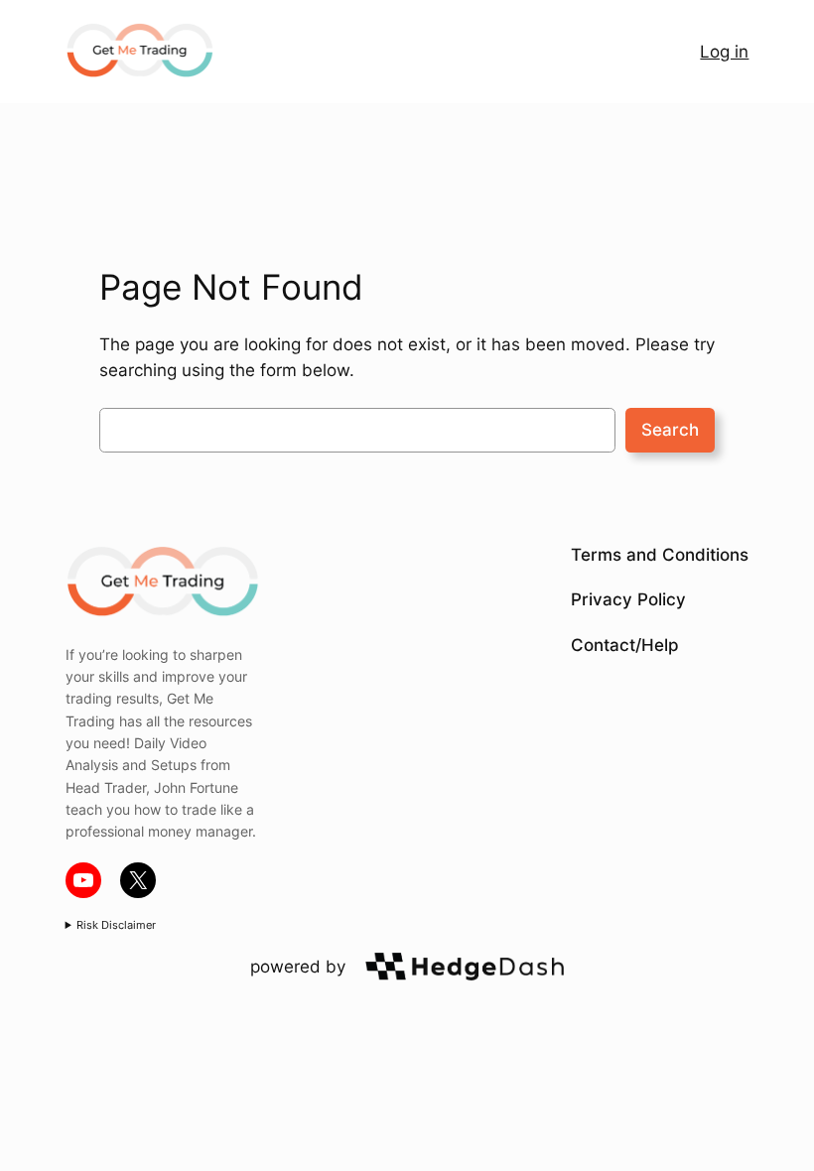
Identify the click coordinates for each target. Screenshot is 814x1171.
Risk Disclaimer (116, 925)
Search (670, 430)
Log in (724, 52)
